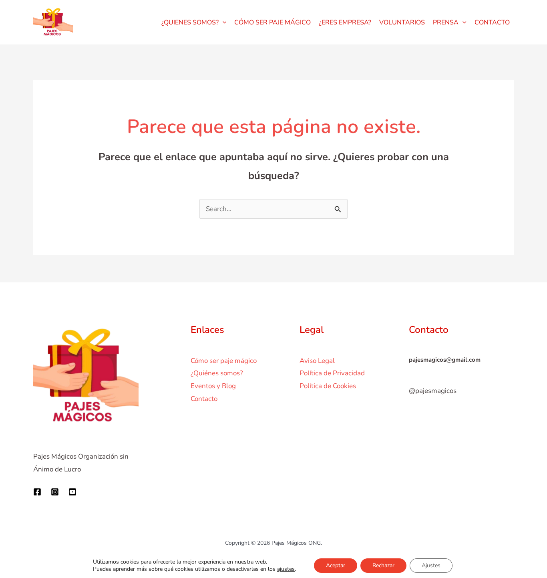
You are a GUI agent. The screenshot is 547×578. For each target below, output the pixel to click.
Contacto (204, 398)
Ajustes (431, 565)
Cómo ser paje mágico (224, 360)
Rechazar (383, 565)
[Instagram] (55, 492)
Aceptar (335, 565)
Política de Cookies (328, 386)
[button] (223, 22)
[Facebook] (37, 492)
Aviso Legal (317, 360)
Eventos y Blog (213, 386)
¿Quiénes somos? (217, 373)
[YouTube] (72, 492)
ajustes (286, 569)
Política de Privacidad (332, 373)
